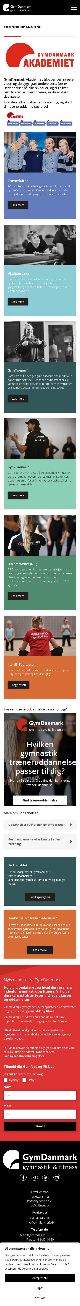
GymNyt (14, 1080)
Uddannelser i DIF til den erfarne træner (36, 825)
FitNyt (31, 1080)
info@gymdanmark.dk (40, 1222)
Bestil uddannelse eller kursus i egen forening (34, 841)
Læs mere (17, 205)
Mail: (8, 1106)
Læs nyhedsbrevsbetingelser (24, 1056)
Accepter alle (40, 1278)
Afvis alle (40, 1298)
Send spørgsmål (40, 897)
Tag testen (18, 685)
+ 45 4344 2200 (40, 1218)
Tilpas (40, 1288)
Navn (8, 1087)
